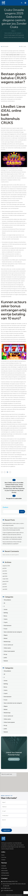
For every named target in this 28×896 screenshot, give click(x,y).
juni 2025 (5, 586)
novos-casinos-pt (8, 644)
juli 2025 (4, 584)
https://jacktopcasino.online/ (13, 54)
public (5, 657)
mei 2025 (5, 589)
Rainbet (6, 660)
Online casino (7, 647)
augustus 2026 (6, 565)
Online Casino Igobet (9, 651)
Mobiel (5, 638)
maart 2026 (5, 578)
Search (22, 511)
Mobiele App (7, 641)
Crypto (5, 622)
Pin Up (5, 654)
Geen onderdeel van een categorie (13, 631)
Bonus (5, 615)
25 (4, 603)
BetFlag (6, 612)
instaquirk (5, 46)
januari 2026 (5, 581)
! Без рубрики (7, 599)
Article (5, 609)
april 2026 (5, 576)
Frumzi (5, 628)
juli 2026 (4, 568)
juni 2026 (5, 571)
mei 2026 (5, 573)
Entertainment (7, 625)
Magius (6, 635)
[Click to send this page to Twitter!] (7, 472)
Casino (5, 619)
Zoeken (5, 507)
